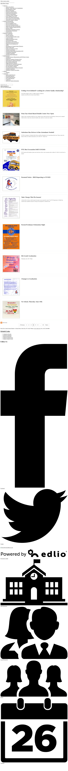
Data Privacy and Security (11, 41)
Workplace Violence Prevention (12, 70)
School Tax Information (11, 14)
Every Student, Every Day (11, 16)
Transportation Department (11, 30)
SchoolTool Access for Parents (12, 42)
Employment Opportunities (11, 12)
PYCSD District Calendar (11, 66)
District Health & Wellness (11, 63)
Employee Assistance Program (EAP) (14, 59)
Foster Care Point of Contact (12, 48)
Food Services (9, 32)
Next (46, 325)
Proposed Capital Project (11, 11)
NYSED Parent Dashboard (11, 54)
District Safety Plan (10, 47)
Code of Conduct (9, 37)
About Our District (10, 6)
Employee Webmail (7, 335)
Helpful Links (5, 331)
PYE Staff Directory (10, 78)
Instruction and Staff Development (13, 26)
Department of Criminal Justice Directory (14, 46)
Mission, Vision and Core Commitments (14, 8)
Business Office (9, 28)
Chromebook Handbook (11, 52)
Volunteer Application (10, 49)
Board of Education (10, 10)
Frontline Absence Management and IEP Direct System (17, 57)
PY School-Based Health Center (12, 36)
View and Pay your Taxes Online (13, 18)
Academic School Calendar (11, 15)
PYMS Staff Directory (10, 77)
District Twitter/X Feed (8, 338)
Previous (22, 325)
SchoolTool (8, 58)
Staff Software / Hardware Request (13, 60)
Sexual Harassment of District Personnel (14, 67)
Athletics (8, 72)
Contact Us (8, 79)
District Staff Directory (10, 74)
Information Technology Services (13, 29)
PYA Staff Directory (10, 76)
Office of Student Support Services (13, 27)
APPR (7, 45)
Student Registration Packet (11, 39)
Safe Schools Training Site (11, 61)
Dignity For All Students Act (12, 43)
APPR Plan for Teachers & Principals (14, 64)
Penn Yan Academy (10, 22)
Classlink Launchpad (10, 53)
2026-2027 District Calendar (12, 20)
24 (43, 325)
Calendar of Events (7, 334)
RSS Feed (5, 322)
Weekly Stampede (9, 35)
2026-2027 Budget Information (12, 17)
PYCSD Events (9, 34)
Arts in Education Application (12, 65)
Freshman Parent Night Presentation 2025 (14, 51)
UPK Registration (9, 40)
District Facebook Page (8, 337)
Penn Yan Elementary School (12, 24)
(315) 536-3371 (37, 328)
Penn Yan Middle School (11, 23)
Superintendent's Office (11, 9)
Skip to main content (5, 1)
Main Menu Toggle (5, 3)
